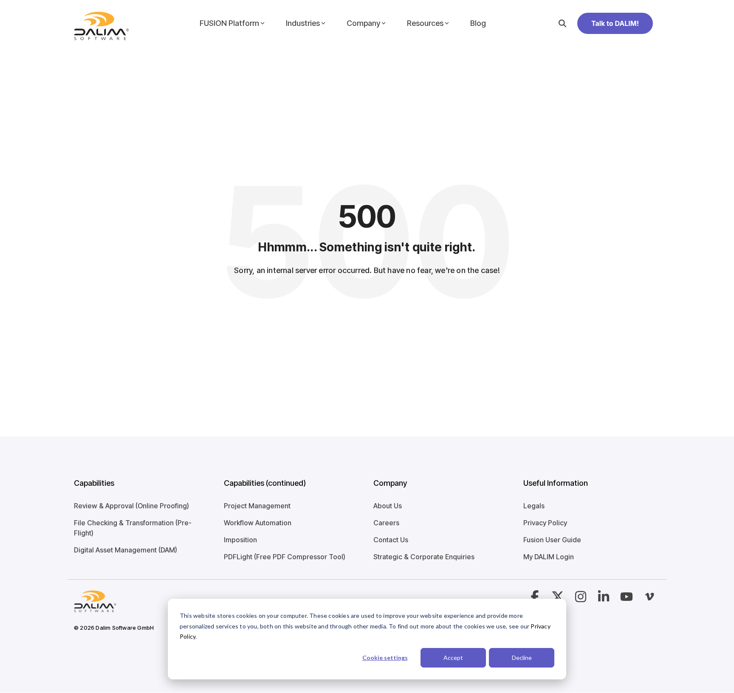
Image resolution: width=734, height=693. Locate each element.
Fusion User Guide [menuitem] (552, 539)
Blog (478, 23)
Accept (453, 657)
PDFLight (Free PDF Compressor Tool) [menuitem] (284, 556)
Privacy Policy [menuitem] (545, 522)
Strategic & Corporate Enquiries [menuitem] (423, 556)
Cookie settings (385, 657)
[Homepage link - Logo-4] (95, 607)
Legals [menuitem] (534, 505)
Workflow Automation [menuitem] (257, 522)
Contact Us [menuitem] (390, 539)
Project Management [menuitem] (257, 505)
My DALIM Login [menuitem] (548, 556)
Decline (522, 657)
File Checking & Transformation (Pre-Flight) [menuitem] (133, 527)
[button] (581, 599)
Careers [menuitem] (386, 522)
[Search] (562, 23)
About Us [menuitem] (387, 505)
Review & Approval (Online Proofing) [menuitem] (131, 505)
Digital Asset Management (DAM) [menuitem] (125, 550)
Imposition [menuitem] (240, 539)
